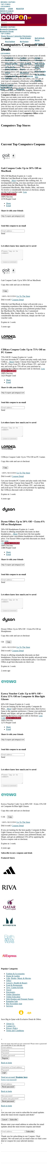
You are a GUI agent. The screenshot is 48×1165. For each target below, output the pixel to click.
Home (3, 36)
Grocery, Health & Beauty (16, 983)
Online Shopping (13, 994)
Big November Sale (14, 1004)
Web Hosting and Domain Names (19, 999)
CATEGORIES (5, 6)
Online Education (13, 997)
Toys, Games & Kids (14, 987)
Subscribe (13, 1120)
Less (25, 192)
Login (4, 1073)
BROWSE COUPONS (8, 2)
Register (5, 1058)
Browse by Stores (7, 31)
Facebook (5, 120)
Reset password (8, 1087)
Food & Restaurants (14, 985)
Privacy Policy (12, 1028)
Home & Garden (13, 976)
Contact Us (10, 1026)
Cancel (4, 1120)
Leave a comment (9, 262)
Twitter (12, 120)
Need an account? (14, 1077)
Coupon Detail (18, 300)
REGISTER (20, 9)
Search (4, 25)
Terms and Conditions (15, 1030)
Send (3, 233)
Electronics (26, 36)
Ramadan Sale (12, 1001)
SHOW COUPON (8, 194)
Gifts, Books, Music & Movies (18, 978)
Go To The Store (23, 296)
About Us (10, 1024)
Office (8, 981)
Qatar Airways (25, 38)
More (13, 180)
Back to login (6, 1063)
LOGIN (10, 9)
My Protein (24, 41)
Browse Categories (14, 36)
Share (8, 203)
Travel (8, 990)
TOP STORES (5, 4)
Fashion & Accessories (15, 974)
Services (9, 1006)
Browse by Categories (8, 29)
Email (8, 206)
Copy (5, 291)
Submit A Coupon (6, 11)
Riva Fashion (10, 41)
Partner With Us (6, 13)
